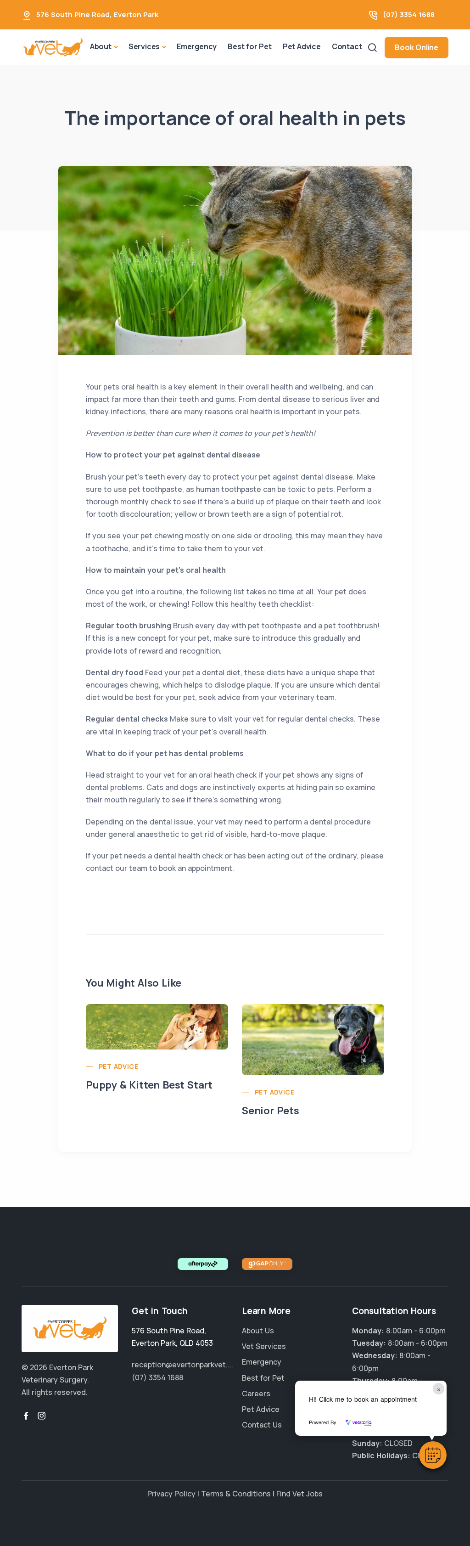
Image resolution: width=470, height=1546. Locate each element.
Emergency (197, 46)
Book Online (416, 47)
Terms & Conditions (236, 1494)
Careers (256, 1393)
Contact (347, 46)
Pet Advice (302, 46)
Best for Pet (250, 46)
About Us (258, 1331)
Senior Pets (270, 1110)
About (101, 46)
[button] (433, 1455)
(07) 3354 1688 (409, 14)
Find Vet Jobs (299, 1494)
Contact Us (262, 1425)
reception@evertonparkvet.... (182, 1365)
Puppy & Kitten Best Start (149, 1085)
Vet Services (264, 1346)
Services (144, 46)
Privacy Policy (171, 1494)
